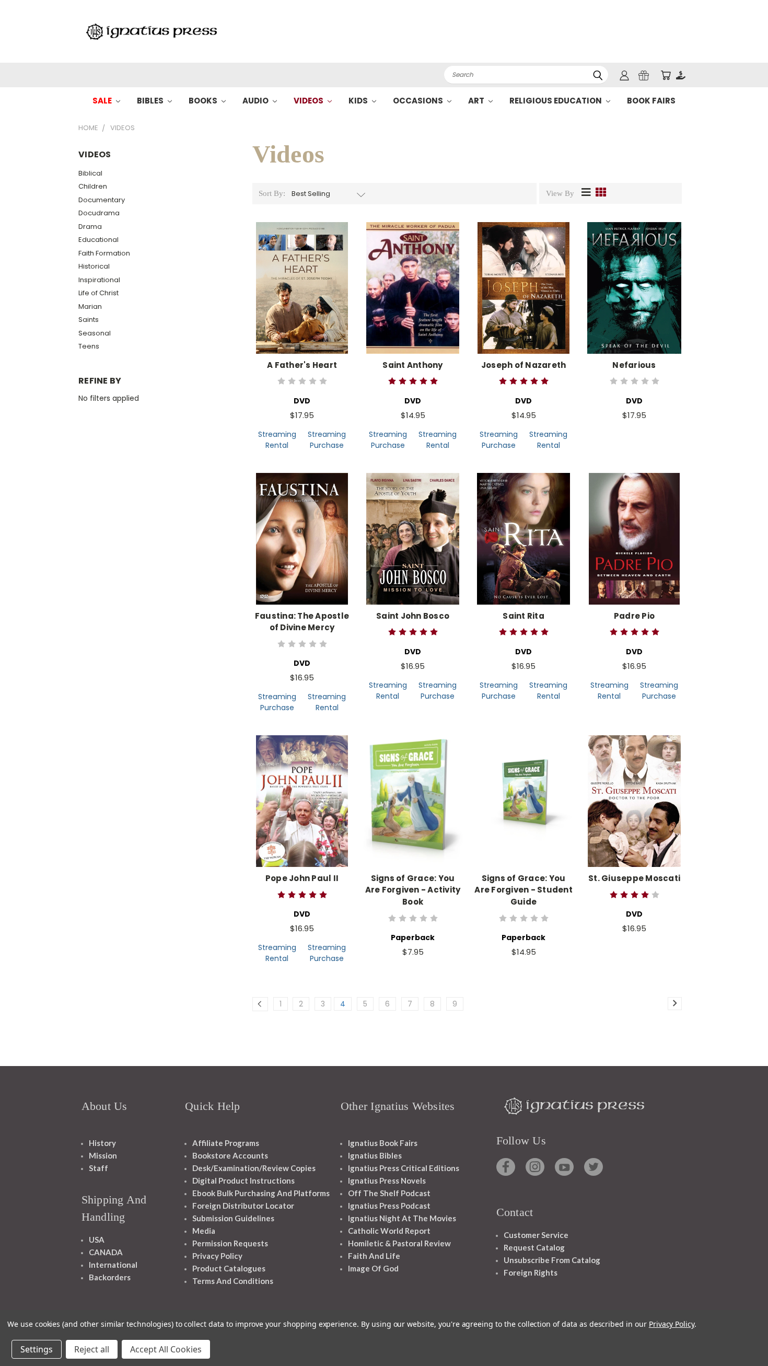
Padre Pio (634, 615)
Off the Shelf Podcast (389, 1193)
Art (477, 100)
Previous (740, 1333)
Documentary (101, 200)
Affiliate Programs (225, 1143)
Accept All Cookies (166, 1349)
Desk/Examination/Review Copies (254, 1168)
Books (204, 100)
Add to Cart (302, 296)
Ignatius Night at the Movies (402, 1218)
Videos (309, 100)
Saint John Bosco (412, 615)
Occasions (419, 100)
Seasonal (94, 333)
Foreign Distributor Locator (243, 1205)
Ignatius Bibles (375, 1155)
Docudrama (99, 213)
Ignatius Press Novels (387, 1180)
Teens (88, 346)
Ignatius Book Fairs (382, 1143)
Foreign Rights (530, 1272)
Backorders (110, 1277)
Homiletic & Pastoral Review (399, 1243)
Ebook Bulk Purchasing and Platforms (261, 1193)
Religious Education (556, 100)
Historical (94, 266)
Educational (98, 240)
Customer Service (536, 1235)
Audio (256, 100)
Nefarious (634, 365)
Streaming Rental (277, 439)
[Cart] (665, 75)
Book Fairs (651, 100)
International (113, 1264)
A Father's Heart (302, 365)
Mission (103, 1155)
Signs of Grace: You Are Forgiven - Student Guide (523, 890)
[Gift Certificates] (644, 75)
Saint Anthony (412, 365)
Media (203, 1230)
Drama (90, 226)
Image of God (373, 1268)
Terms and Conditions (232, 1281)
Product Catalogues (228, 1268)
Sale (102, 100)
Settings (36, 1349)
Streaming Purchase (327, 439)
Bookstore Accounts (230, 1155)
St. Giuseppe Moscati (634, 878)
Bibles (151, 100)
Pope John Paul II (302, 878)
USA (96, 1239)
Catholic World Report (389, 1230)
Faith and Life (374, 1255)
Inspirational (99, 280)
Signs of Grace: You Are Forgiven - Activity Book (413, 890)
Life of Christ (98, 293)
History (102, 1143)
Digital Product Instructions (243, 1180)
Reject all (91, 1349)
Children (92, 186)
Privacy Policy (217, 1255)
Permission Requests (230, 1243)
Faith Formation (104, 253)
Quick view (302, 276)
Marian (90, 306)
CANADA (106, 1252)
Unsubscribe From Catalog (552, 1260)
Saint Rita (523, 615)
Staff (98, 1168)
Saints (88, 320)
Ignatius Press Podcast (389, 1205)
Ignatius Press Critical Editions (403, 1168)
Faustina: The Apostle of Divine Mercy (302, 621)
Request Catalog (534, 1247)
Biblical (90, 173)
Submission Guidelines (233, 1218)
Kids (358, 100)
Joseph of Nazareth (523, 365)
